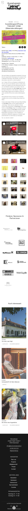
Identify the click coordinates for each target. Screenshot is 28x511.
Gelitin (10, 50)
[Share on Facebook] (20, 47)
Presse (13, 466)
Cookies (13, 487)
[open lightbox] (14, 37)
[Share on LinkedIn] (22, 47)
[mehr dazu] (14, 322)
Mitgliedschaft (13, 464)
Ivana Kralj (20, 50)
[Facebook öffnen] (11, 506)
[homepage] (2, 2)
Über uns (13, 459)
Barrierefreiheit (13, 485)
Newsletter (13, 478)
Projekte (13, 462)
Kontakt (13, 469)
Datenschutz (13, 482)
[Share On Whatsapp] (25, 47)
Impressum (14, 480)
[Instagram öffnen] (14, 506)
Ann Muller (6, 52)
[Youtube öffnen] (17, 506)
